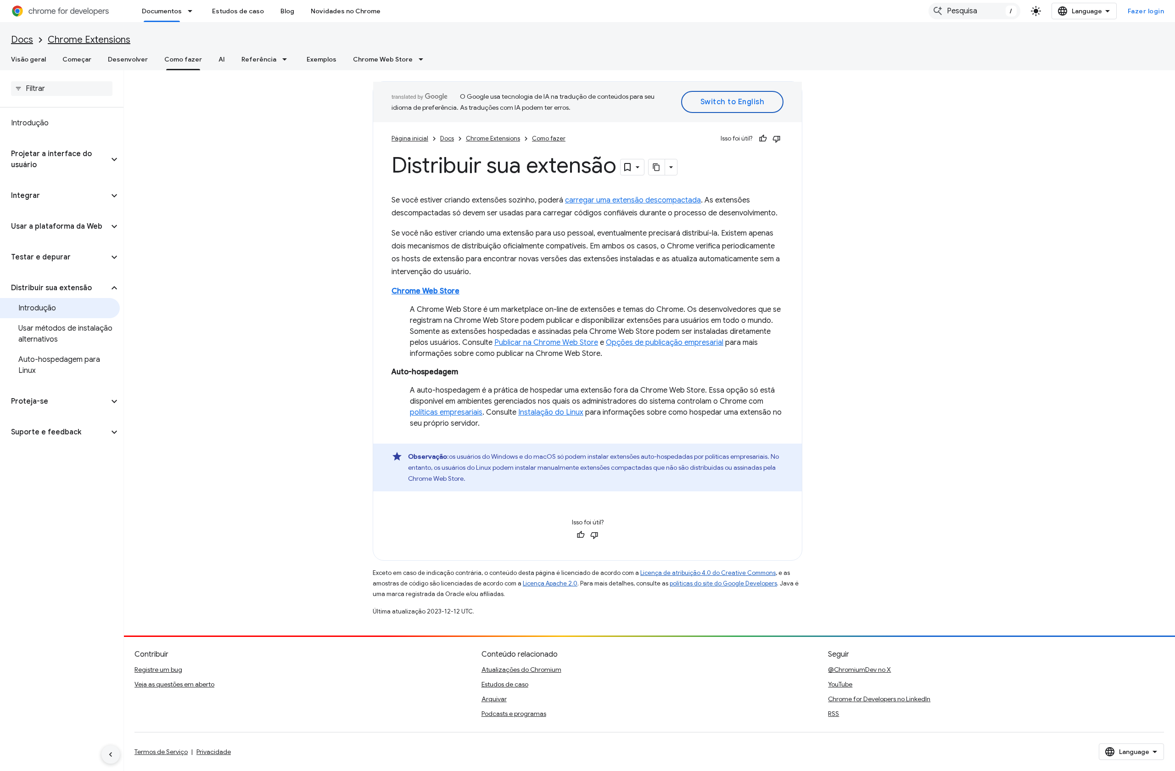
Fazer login (1146, 11)
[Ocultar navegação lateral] (110, 754)
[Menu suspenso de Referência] (287, 59)
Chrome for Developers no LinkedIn (879, 699)
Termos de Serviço (161, 751)
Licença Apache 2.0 (550, 583)
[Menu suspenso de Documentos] (193, 11)
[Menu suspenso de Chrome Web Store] (424, 59)
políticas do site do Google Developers (723, 583)
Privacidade (213, 751)
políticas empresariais (446, 412)
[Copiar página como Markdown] (657, 167)
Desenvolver (128, 59)
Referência (258, 59)
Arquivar (494, 699)
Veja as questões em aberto (174, 684)
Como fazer (183, 59)
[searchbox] (61, 88)
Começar (76, 59)
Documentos (162, 11)
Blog (287, 11)
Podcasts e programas (513, 713)
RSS (833, 713)
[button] (54, 159)
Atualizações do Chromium (521, 669)
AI (221, 59)
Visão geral (28, 59)
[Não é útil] (776, 139)
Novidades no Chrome (345, 11)
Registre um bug (158, 669)
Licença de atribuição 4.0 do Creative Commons (708, 573)
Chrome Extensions (89, 39)
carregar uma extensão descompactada (633, 200)
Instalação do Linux (550, 412)
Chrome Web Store (383, 59)
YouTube (840, 684)
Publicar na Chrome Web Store (546, 342)
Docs (22, 39)
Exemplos (321, 59)
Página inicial (410, 138)
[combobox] (974, 11)
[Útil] (763, 139)
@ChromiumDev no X (859, 669)
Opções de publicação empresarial (664, 342)
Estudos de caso (238, 11)
